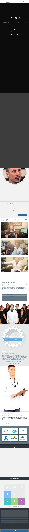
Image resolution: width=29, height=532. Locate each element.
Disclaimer (4, 518)
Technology (5, 300)
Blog (3, 512)
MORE (14, 208)
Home (4, 510)
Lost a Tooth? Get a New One (8, 294)
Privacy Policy (5, 514)
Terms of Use (5, 516)
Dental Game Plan (20, 527)
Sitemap (4, 520)
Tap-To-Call (14, 530)
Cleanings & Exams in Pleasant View (9, 296)
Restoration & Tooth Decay (8, 298)
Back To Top (15, 522)
